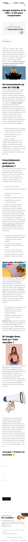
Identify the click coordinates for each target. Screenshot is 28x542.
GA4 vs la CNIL (16, 444)
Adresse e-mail (5, 466)
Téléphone (4, 473)
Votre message (5, 480)
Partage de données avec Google (10, 533)
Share (27, 271)
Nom (3, 459)
